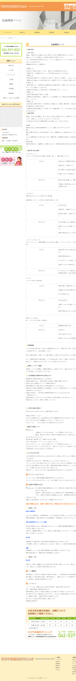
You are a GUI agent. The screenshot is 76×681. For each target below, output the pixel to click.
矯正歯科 (11, 93)
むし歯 (11, 70)
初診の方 (22, 32)
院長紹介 (66, 32)
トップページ (7, 32)
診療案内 (37, 32)
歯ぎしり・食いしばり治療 (11, 98)
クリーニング (11, 74)
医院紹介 (51, 32)
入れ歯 (11, 79)
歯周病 (11, 84)
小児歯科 (11, 88)
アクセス (58, 669)
